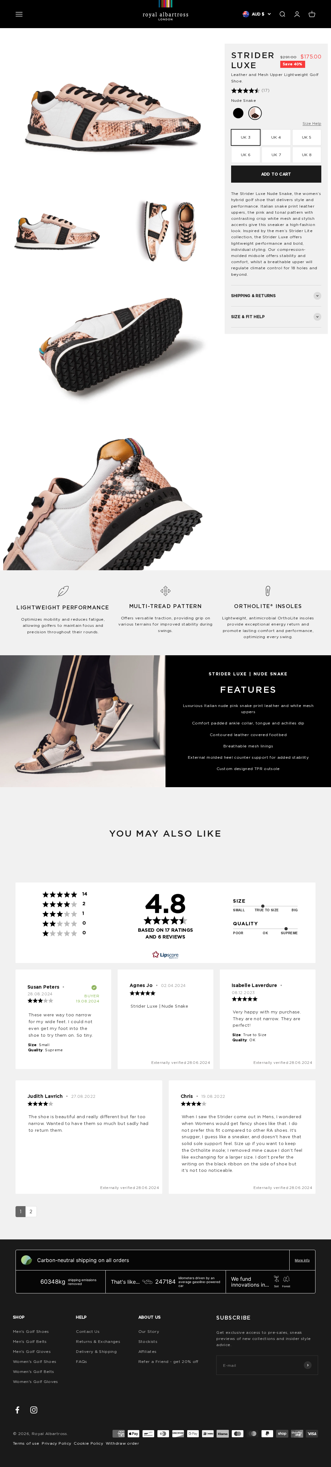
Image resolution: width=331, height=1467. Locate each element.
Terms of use (26, 1443)
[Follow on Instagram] (33, 1410)
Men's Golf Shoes (31, 1331)
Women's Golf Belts (33, 1371)
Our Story (148, 1331)
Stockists (147, 1341)
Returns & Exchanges (98, 1341)
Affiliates (147, 1351)
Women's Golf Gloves (35, 1381)
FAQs (81, 1361)
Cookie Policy (88, 1443)
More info (302, 1260)
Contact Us (88, 1331)
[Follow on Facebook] (17, 1410)
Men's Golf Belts (30, 1341)
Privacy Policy (56, 1443)
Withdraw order (122, 1443)
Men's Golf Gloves (32, 1351)
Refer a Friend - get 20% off (168, 1361)
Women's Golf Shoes (34, 1361)
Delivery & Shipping (96, 1351)
